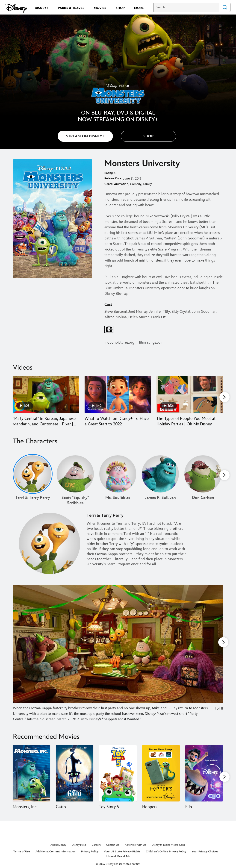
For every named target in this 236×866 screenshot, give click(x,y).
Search (224, 7)
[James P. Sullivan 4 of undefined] (160, 474)
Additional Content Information (55, 851)
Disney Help (79, 845)
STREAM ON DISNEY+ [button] (85, 136)
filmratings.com (151, 342)
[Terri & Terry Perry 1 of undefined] (33, 474)
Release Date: (113, 178)
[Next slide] (216, 653)
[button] (148, 136)
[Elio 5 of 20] (204, 773)
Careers (96, 845)
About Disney (58, 845)
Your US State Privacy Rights (122, 851)
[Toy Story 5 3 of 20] (117, 773)
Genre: (108, 184)
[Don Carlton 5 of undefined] (203, 474)
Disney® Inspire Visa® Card (168, 845)
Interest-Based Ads (118, 856)
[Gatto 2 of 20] (74, 773)
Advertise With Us (135, 845)
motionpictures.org (119, 342)
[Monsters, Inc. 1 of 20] (31, 773)
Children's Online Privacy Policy (166, 851)
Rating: (108, 173)
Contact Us (112, 845)
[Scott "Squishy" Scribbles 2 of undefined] (75, 474)
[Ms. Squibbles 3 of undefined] (118, 474)
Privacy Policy (89, 851)
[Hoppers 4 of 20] (161, 773)
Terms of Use (21, 851)
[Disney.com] (16, 8)
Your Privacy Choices (205, 851)
